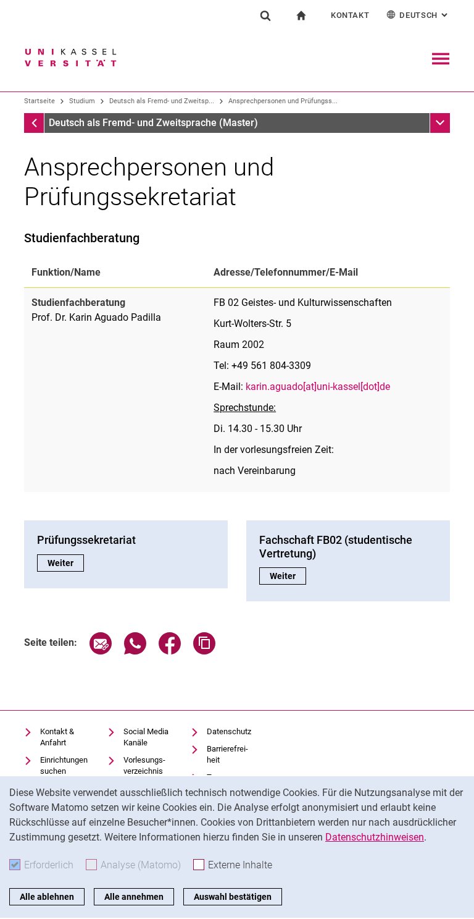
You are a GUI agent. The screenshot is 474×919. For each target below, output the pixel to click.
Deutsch (424, 15)
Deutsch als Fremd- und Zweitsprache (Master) (153, 123)
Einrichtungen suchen (64, 765)
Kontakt (350, 15)
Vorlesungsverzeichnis (144, 765)
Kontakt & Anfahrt (57, 737)
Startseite (39, 101)
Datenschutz (229, 731)
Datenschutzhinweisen (374, 837)
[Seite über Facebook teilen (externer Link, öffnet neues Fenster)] (170, 651)
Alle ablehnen (47, 897)
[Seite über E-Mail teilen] (100, 651)
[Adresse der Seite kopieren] (204, 651)
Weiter (66, 563)
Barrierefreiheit (227, 754)
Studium (82, 101)
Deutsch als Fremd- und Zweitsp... (161, 101)
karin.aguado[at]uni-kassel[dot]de (318, 386)
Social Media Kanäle (145, 737)
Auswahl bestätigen (233, 897)
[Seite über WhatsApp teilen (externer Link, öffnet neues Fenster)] (135, 651)
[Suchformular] (265, 15)
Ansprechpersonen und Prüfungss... (283, 101)
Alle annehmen (134, 897)
